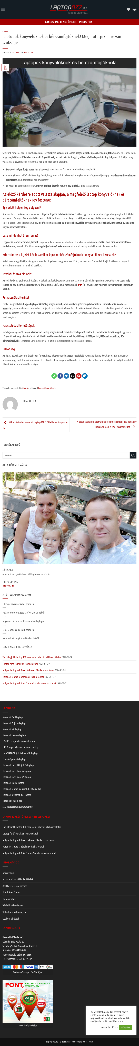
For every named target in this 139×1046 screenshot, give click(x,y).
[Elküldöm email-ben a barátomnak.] (72, 376)
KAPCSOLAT (8, 586)
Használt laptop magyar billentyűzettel (22, 788)
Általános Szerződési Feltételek (18, 879)
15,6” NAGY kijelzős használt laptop (20, 753)
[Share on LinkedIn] (85, 376)
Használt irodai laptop (13, 782)
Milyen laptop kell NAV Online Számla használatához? (29, 683)
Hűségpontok (9, 898)
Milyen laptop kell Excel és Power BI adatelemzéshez (28, 670)
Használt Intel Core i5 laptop (17, 770)
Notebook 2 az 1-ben (13, 800)
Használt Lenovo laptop (14, 735)
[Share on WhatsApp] (54, 376)
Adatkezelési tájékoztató (15, 885)
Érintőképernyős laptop (14, 759)
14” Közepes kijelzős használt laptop (20, 747)
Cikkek (5, 31)
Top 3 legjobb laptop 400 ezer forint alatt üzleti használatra (32, 657)
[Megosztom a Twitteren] (66, 376)
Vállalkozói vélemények (14, 911)
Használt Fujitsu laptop (14, 723)
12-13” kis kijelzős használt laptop (19, 741)
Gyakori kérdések (11, 918)
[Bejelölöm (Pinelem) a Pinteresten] (79, 376)
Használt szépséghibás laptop (17, 794)
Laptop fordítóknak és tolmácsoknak (20, 663)
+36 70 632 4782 (24, 958)
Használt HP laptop (12, 729)
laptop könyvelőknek (46, 387)
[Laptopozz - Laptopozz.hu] (68, 9)
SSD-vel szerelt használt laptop (18, 806)
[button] (3, 9)
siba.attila (28, 52)
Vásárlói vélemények (13, 905)
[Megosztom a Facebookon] (60, 376)
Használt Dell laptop (13, 717)
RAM (79, 284)
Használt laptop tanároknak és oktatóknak (23, 676)
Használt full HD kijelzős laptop (18, 765)
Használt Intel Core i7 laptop (17, 776)
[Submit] (133, 455)
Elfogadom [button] (125, 1027)
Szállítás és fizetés (11, 892)
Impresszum (8, 872)
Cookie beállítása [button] (109, 1027)
